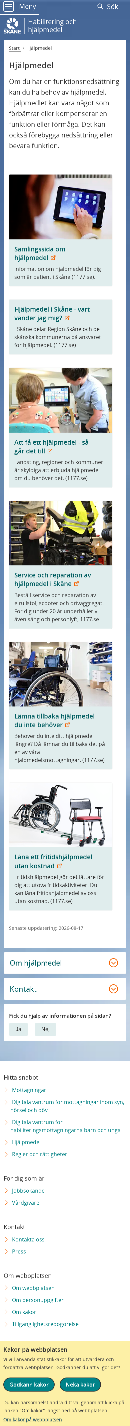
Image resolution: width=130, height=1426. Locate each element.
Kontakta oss (28, 1239)
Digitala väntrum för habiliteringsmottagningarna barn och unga (65, 1126)
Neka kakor (80, 1384)
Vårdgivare (25, 1202)
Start (15, 48)
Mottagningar (29, 1090)
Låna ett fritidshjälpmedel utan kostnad (53, 861)
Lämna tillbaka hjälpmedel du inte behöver (54, 720)
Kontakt (23, 989)
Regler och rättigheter (39, 1154)
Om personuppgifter (38, 1300)
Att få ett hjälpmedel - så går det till (51, 446)
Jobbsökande (28, 1190)
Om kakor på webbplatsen (32, 1419)
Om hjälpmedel (36, 963)
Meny (26, 6)
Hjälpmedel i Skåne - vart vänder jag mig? (52, 313)
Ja (18, 1029)
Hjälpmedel (26, 1142)
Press (19, 1251)
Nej (45, 1029)
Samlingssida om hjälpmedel (39, 253)
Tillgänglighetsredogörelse (45, 1324)
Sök (113, 6)
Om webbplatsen (33, 1288)
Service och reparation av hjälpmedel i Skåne (52, 579)
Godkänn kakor (29, 1384)
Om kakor (24, 1312)
